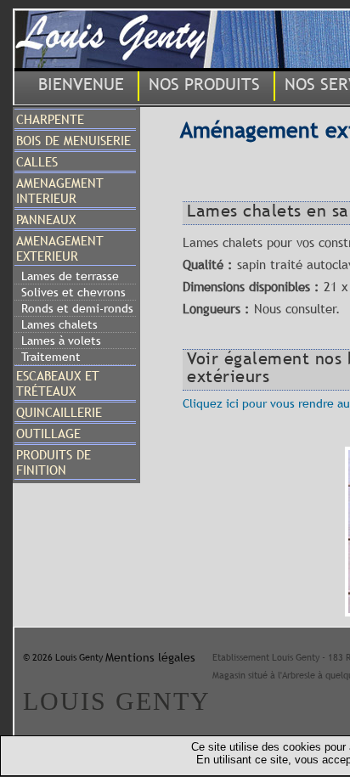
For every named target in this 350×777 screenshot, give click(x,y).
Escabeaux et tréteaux (57, 383)
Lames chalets (59, 324)
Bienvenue (81, 84)
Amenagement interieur (60, 190)
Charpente (50, 118)
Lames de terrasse (70, 276)
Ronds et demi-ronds (77, 308)
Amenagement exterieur (60, 248)
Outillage (48, 433)
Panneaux (46, 219)
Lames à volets (61, 340)
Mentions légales (150, 657)
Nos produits (204, 84)
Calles (37, 161)
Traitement (51, 356)
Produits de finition (53, 462)
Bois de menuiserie (73, 140)
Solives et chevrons (73, 292)
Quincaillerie (59, 411)
